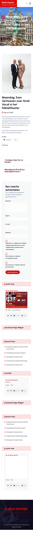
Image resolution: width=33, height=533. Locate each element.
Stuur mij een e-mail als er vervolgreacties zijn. (13, 257)
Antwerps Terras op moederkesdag (16, 361)
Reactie (8, 201)
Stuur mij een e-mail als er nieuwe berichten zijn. (15, 266)
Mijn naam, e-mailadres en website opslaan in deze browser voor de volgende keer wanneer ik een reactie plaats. (16, 246)
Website (8, 232)
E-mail (7, 224)
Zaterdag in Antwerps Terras (14, 357)
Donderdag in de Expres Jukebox (16, 353)
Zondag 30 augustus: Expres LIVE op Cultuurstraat (17, 348)
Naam (7, 215)
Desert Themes (16, 527)
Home (16, 33)
